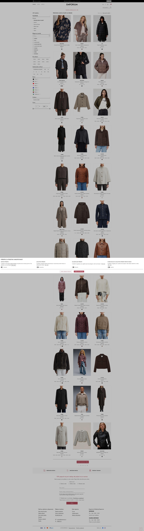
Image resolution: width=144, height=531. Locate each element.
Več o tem (13, 265)
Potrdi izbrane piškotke (66, 271)
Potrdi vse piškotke (79, 271)
